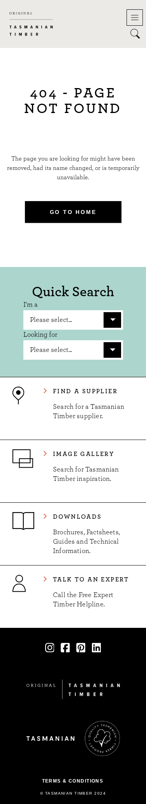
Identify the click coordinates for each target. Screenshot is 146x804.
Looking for (40, 334)
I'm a (30, 304)
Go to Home (73, 212)
